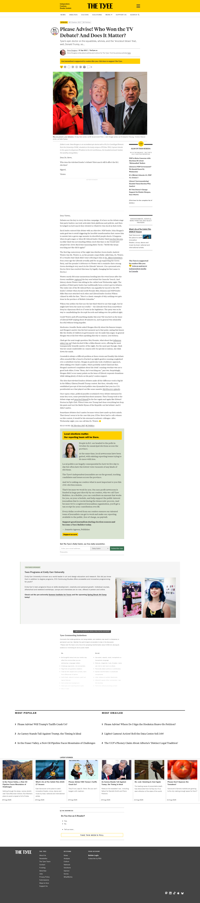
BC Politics (87, 22)
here (129, 53)
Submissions (44, 880)
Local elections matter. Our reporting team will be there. (81, 435)
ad (100, 260)
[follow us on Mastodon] (72, 66)
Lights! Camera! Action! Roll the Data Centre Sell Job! (134, 733)
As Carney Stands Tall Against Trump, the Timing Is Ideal (49, 733)
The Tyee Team (45, 861)
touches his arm (116, 239)
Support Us (121, 15)
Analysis (73, 15)
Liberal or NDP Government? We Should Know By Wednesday (140, 169)
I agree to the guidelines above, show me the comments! (92, 631)
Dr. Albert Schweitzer (113, 257)
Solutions (97, 15)
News (63, 15)
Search (134, 15)
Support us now (70, 534)
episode (111, 389)
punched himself (81, 399)
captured (78, 279)
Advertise (42, 871)
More (108, 15)
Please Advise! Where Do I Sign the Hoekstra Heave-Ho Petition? (140, 724)
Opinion (64, 22)
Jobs (41, 874)
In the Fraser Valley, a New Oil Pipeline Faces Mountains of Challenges (56, 742)
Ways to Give (44, 883)
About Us (42, 855)
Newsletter (43, 858)
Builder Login (93, 855)
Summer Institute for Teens (60, 594)
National (67, 864)
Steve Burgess (72, 50)
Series (66, 874)
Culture (85, 15)
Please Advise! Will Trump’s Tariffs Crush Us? (42, 724)
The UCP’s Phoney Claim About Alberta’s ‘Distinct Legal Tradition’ (141, 742)
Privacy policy (64, 552)
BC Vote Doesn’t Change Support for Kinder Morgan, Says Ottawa (140, 192)
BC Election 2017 (75, 22)
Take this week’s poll (92, 835)
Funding (42, 867)
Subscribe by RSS (94, 858)
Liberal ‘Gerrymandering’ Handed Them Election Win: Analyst (140, 183)
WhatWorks (68, 877)
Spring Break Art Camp (97, 594)
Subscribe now (117, 548)
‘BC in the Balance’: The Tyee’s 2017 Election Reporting (141, 153)
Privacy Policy (44, 877)
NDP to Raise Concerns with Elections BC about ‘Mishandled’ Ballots (140, 160)
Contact (42, 864)
